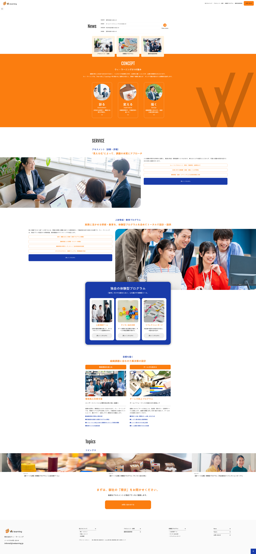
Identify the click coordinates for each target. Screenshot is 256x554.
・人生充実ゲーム (173, 531)
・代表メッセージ (83, 534)
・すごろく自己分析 (173, 534)
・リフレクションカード (174, 536)
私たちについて (208, 3)
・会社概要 (81, 536)
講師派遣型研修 (238, 3)
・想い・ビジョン (83, 531)
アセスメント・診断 (218, 3)
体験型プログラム (229, 3)
